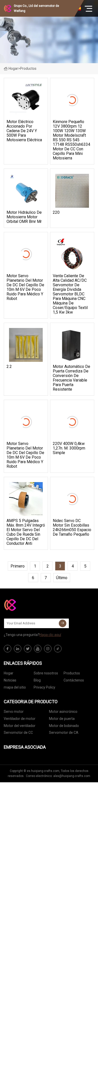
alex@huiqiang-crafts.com (71, 776)
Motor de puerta (62, 719)
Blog (37, 680)
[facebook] (7, 648)
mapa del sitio (15, 687)
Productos (72, 673)
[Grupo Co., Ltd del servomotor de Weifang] (29, 605)
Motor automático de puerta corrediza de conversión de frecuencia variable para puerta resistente (71, 378)
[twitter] (27, 648)
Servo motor (14, 712)
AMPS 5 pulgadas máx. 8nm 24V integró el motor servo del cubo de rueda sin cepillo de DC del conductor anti (26, 532)
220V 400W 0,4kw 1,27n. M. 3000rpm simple (69, 448)
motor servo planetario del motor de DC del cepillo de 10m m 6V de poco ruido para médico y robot (25, 287)
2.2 (9, 366)
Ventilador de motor (19, 719)
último (61, 577)
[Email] (62, 623)
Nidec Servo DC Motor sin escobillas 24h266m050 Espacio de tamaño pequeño (72, 527)
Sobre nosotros (46, 673)
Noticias (10, 680)
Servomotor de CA (63, 732)
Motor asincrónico (63, 712)
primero (18, 566)
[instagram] (48, 648)
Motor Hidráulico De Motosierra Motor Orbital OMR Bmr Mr (24, 217)
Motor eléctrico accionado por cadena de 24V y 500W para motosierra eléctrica (24, 131)
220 (56, 212)
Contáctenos (74, 680)
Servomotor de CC (18, 732)
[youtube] (37, 648)
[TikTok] (58, 648)
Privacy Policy (44, 687)
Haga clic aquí (50, 635)
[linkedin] (17, 648)
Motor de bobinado (64, 726)
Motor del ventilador (19, 726)
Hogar (13, 68)
